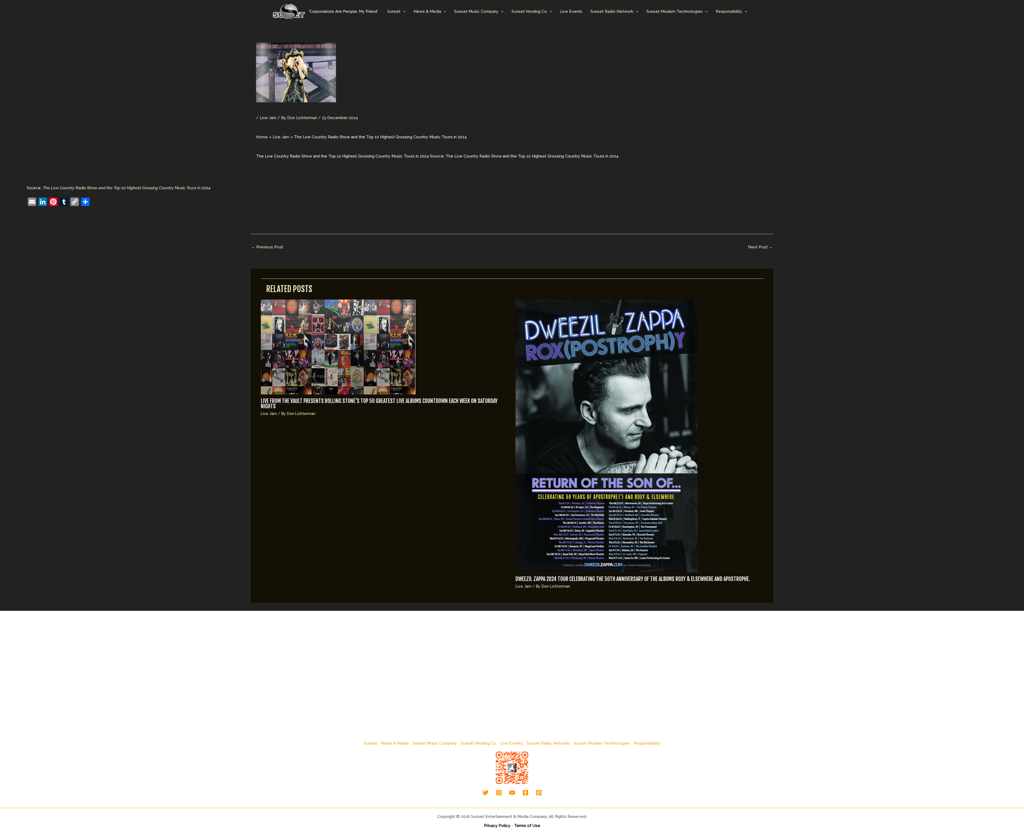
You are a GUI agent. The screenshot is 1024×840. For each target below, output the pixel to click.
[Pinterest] (539, 793)
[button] (403, 11)
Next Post (760, 247)
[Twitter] (485, 793)
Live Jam (268, 117)
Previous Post (267, 247)
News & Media (427, 11)
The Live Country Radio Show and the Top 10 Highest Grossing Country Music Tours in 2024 (126, 187)
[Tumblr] (525, 793)
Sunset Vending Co (529, 11)
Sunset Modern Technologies (674, 11)
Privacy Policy (497, 825)
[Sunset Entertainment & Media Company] (289, 11)
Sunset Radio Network (611, 11)
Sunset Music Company (476, 11)
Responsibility (729, 11)
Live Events (571, 11)
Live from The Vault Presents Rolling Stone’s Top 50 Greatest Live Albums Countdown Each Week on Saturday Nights (379, 404)
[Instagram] (499, 793)
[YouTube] (512, 793)
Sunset (394, 11)
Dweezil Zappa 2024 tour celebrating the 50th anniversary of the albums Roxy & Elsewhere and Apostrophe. (632, 579)
